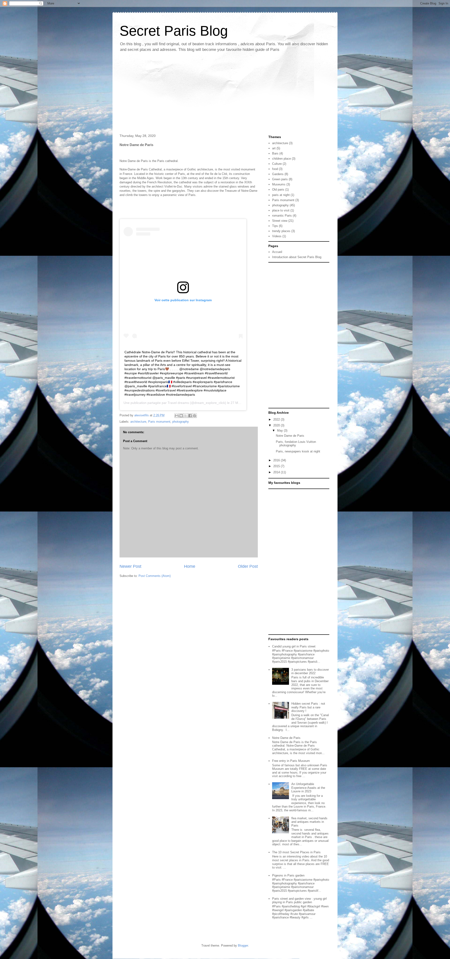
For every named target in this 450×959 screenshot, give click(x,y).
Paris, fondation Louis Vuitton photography (296, 443)
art (274, 148)
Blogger (243, 945)
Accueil (277, 252)
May (280, 430)
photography (180, 421)
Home (189, 566)
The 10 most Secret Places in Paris (296, 852)
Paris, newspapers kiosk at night (298, 451)
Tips (275, 226)
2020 (277, 425)
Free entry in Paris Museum (291, 761)
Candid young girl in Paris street (293, 646)
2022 (277, 419)
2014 (277, 472)
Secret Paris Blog (174, 31)
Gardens (278, 174)
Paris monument (159, 421)
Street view (279, 220)
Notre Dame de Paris (290, 435)
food (275, 169)
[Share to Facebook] (190, 415)
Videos (276, 236)
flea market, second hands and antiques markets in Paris (309, 821)
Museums (278, 184)
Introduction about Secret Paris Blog (296, 257)
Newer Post (130, 566)
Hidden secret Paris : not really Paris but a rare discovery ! (308, 707)
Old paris (278, 189)
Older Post (248, 566)
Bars (275, 153)
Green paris (280, 179)
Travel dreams (178, 403)
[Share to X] (185, 415)
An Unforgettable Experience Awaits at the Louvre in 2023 (308, 787)
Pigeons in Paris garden (288, 875)
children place (281, 158)
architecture (138, 421)
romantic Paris (282, 215)
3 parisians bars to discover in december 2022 (310, 671)
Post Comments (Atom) (155, 576)
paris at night (281, 195)
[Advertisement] (225, 94)
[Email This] (176, 415)
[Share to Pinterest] (194, 415)
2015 (277, 466)
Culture (277, 163)
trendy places (281, 231)
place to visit (280, 210)
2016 (277, 460)
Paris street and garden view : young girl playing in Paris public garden (299, 900)
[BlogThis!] (181, 415)
